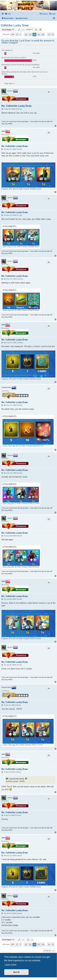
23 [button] (30, 34)
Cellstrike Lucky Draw (15, 25)
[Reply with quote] (49, 92)
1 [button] (20, 34)
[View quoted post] (26, 778)
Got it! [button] (16, 972)
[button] (12, 34)
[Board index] (28, 5)
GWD (3, 131)
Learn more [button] (10, 964)
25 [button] (39, 34)
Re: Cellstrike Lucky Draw (16, 105)
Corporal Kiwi (6, 387)
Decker (10, 91)
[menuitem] (8, 14)
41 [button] (49, 34)
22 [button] (26, 34)
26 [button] (43, 34)
